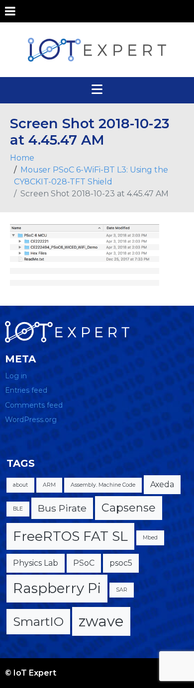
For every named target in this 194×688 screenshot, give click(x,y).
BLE (18, 509)
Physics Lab (35, 563)
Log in (16, 375)
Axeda (162, 484)
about (20, 485)
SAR (121, 590)
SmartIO (38, 621)
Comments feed (34, 405)
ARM (49, 485)
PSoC (84, 563)
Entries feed (26, 390)
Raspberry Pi (57, 588)
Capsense (128, 508)
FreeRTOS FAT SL (70, 536)
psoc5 (120, 563)
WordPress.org (31, 419)
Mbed (150, 537)
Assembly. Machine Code (103, 485)
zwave (101, 621)
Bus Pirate (62, 508)
